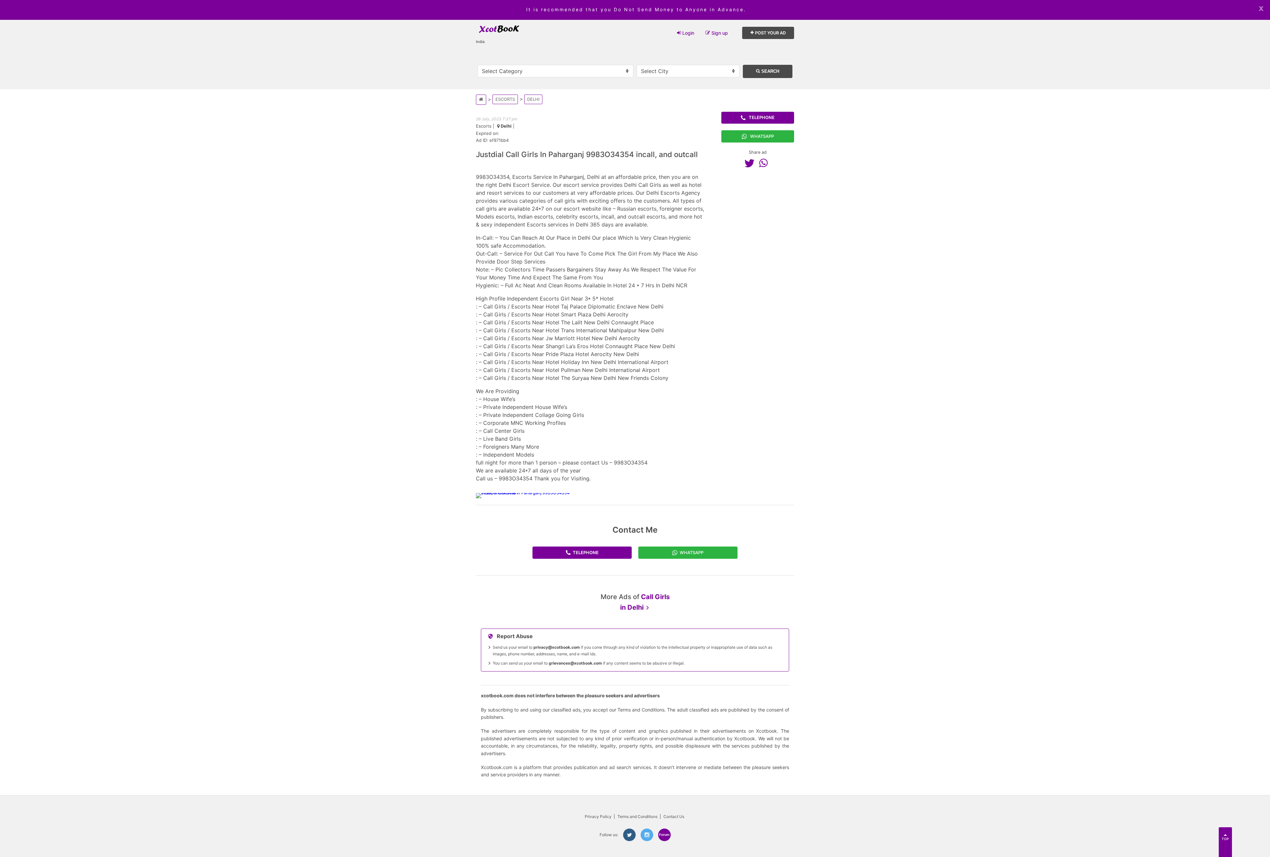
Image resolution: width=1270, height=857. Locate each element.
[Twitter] (751, 163)
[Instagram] (647, 835)
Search (769, 71)
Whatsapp (762, 136)
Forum (664, 835)
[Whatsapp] (765, 163)
